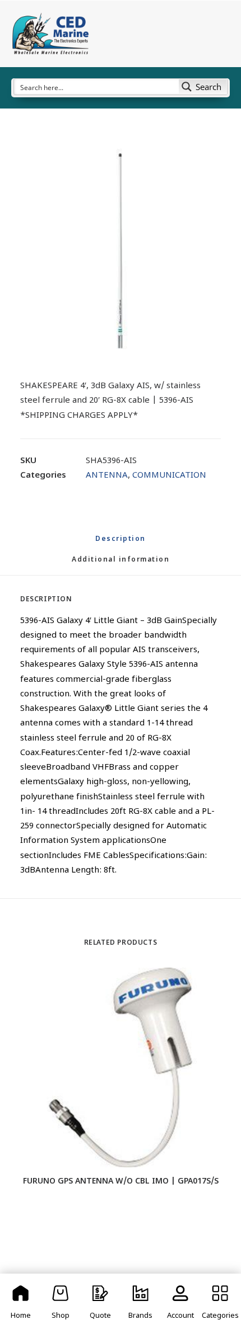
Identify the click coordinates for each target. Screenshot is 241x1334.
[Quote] (101, 1304)
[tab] (120, 564)
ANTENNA (107, 475)
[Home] (20, 1304)
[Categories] (220, 1304)
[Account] (180, 1304)
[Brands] (140, 1304)
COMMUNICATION (169, 475)
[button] (120, 249)
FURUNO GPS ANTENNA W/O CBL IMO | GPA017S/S (121, 1181)
